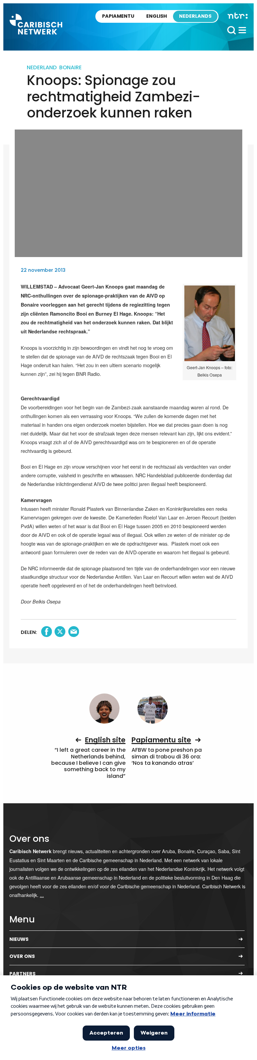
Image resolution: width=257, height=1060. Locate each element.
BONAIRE (70, 67)
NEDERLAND (42, 67)
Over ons (22, 956)
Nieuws (18, 939)
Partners (22, 973)
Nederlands (195, 16)
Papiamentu (118, 16)
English (156, 16)
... (42, 894)
